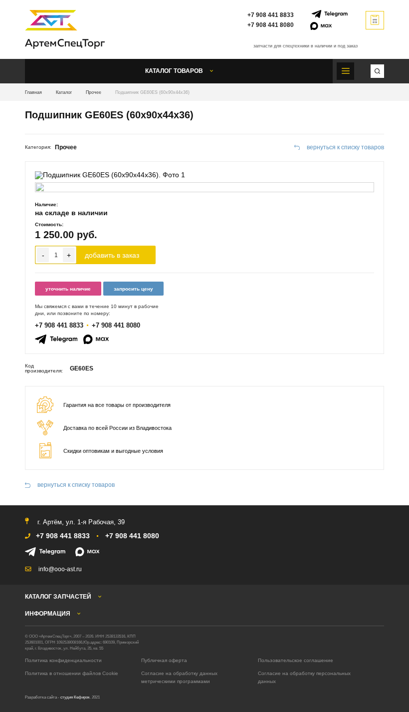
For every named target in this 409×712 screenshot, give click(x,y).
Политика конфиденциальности (63, 660)
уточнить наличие (68, 289)
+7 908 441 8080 (270, 25)
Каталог (64, 92)
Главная (33, 92)
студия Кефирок (75, 697)
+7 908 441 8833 (270, 15)
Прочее (93, 92)
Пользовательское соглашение (295, 660)
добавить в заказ (112, 255)
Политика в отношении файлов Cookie (71, 673)
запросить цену (133, 289)
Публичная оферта (164, 660)
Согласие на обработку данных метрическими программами (179, 677)
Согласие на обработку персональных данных (304, 677)
